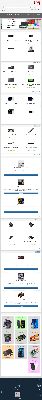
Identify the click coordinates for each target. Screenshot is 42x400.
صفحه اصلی (38, 14)
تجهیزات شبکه (31, 17)
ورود (35, 9)
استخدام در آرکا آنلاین (38, 397)
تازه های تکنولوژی (17, 387)
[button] (1, 24)
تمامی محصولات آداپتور (36, 248)
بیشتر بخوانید (21, 174)
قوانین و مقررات (18, 385)
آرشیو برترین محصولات (36, 311)
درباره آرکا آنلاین (18, 383)
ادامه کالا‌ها (38, 60)
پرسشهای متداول (39, 395)
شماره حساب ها (18, 382)
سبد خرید (32, 9)
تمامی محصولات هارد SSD (36, 91)
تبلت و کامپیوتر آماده (27, 14)
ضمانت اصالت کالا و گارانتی (37, 396)
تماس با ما (20, 17)
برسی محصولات (18, 386)
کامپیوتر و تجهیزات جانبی (18, 14)
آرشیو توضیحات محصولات (36, 216)
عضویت (39, 9)
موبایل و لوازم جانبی (9, 14)
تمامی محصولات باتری (36, 154)
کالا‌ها (40, 392)
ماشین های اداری (37, 17)
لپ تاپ (33, 14)
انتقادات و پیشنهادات (38, 393)
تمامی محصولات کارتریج (36, 123)
